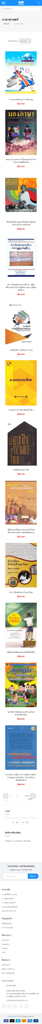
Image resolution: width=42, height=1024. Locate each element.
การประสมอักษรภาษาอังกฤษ (21, 100)
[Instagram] (21, 1006)
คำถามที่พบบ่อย (8, 973)
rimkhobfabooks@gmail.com (17, 1000)
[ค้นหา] (38, 9)
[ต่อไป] (11, 800)
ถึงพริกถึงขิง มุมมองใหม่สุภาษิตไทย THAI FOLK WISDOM (21, 223)
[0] (38, 3)
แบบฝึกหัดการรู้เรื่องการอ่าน (21, 350)
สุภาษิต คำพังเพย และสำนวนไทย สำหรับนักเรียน (21, 713)
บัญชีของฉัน (7, 923)
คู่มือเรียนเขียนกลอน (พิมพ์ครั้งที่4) (21, 652)
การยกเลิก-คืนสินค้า (10, 907)
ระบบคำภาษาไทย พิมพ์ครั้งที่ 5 (21, 410)
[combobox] (21, 9)
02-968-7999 (27, 870)
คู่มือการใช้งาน (8, 969)
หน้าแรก (7, 24)
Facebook (5, 940)
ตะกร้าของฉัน (7, 928)
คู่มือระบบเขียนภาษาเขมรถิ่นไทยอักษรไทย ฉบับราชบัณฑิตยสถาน (21, 531)
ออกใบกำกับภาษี (9, 911)
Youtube (5, 948)
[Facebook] (4, 1006)
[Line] (9, 1006)
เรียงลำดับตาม (13, 41)
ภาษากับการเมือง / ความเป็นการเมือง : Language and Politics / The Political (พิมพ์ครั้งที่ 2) (21, 777)
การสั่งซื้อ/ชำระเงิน (9, 894)
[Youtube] (26, 1006)
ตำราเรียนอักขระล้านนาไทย (21, 592)
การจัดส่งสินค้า (8, 899)
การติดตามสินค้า (9, 903)
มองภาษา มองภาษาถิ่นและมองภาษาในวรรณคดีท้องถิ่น (21, 160)
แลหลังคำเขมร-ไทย (21, 470)
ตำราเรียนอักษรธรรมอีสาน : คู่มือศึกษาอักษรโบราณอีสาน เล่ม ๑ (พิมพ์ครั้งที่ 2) (21, 287)
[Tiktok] (15, 1006)
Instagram (5, 944)
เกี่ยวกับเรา (6, 965)
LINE (4, 952)
